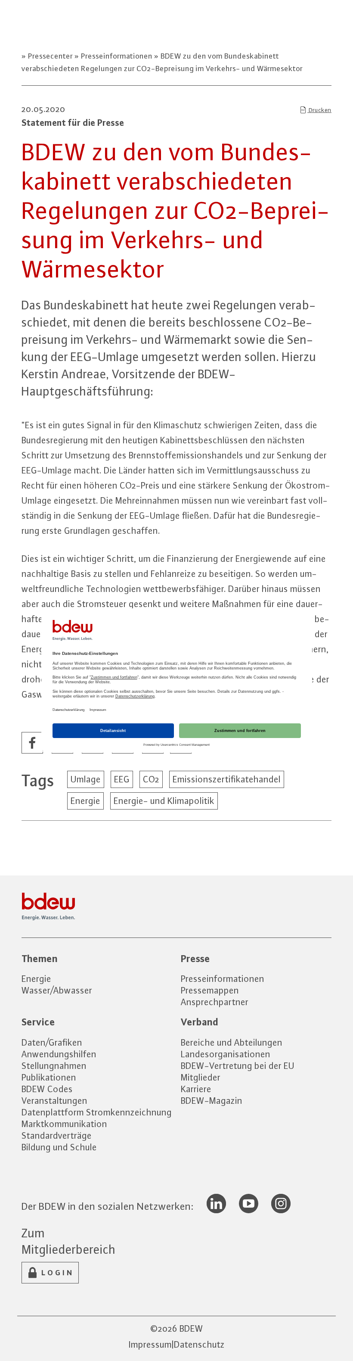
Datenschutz (199, 1344)
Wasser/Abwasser (57, 990)
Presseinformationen (116, 56)
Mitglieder (200, 1077)
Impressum (150, 1344)
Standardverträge (57, 1135)
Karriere (196, 1089)
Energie (85, 800)
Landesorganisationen (225, 1054)
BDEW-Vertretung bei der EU (237, 1065)
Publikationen (49, 1077)
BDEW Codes (47, 1089)
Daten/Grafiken (52, 1042)
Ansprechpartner (214, 1002)
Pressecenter (50, 56)
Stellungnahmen (54, 1065)
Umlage (86, 779)
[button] (32, 743)
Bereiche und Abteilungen (231, 1042)
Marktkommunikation (64, 1123)
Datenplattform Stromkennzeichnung (97, 1112)
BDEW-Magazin (211, 1100)
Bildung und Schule (59, 1147)
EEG (122, 779)
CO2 (151, 779)
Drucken (319, 110)
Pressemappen (210, 990)
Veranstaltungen (54, 1100)
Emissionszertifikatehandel (227, 779)
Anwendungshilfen (59, 1054)
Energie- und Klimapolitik (164, 800)
